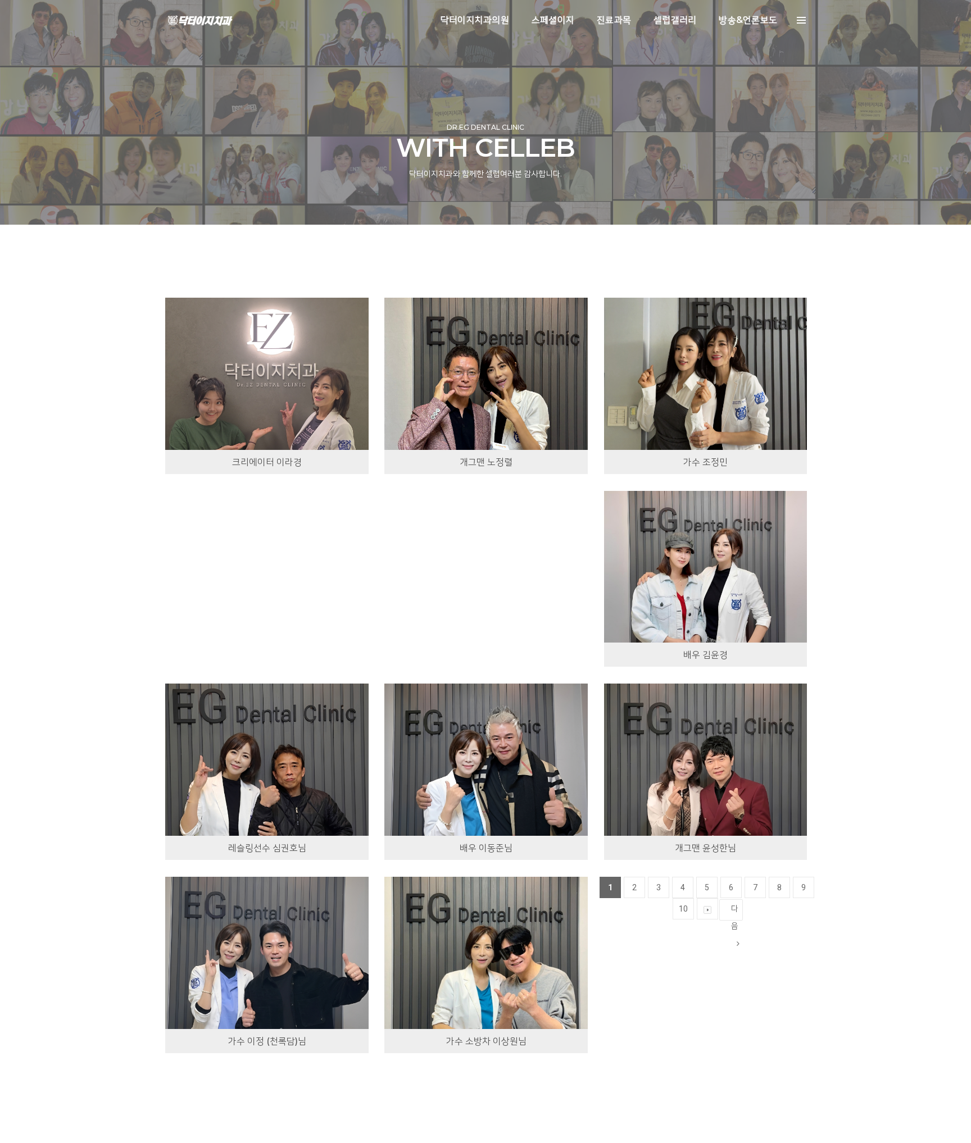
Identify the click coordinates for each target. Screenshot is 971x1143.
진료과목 (614, 20)
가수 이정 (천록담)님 (267, 1041)
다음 (734, 912)
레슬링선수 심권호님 (267, 848)
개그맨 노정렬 (486, 462)
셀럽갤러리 (675, 20)
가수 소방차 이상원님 (486, 1041)
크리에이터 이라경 (267, 462)
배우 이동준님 (486, 848)
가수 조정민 (705, 462)
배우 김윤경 (705, 654)
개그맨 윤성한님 (705, 848)
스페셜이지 (553, 20)
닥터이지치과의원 (475, 20)
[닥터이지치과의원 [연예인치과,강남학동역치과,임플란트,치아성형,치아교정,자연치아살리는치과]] (199, 20)
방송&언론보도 (748, 20)
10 (683, 908)
